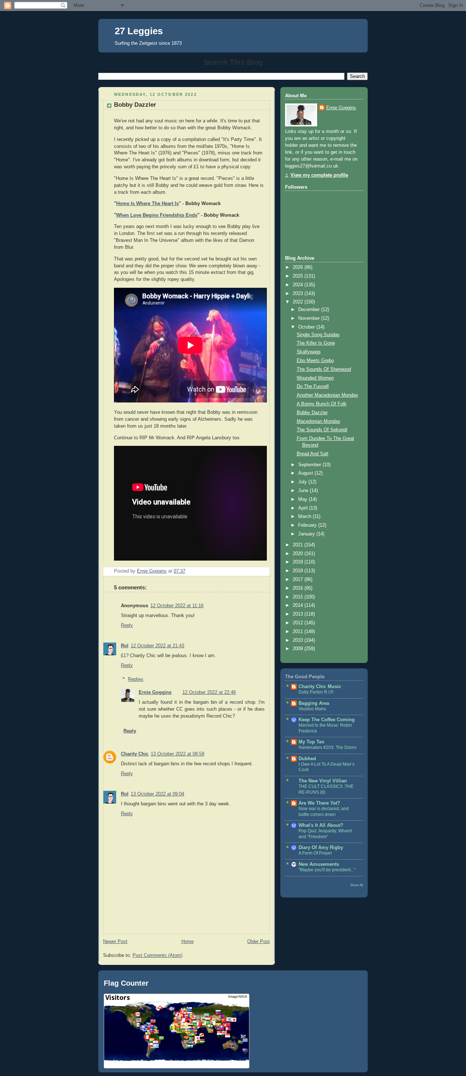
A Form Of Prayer (315, 853)
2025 (298, 276)
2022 (298, 302)
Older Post (258, 941)
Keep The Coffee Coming (327, 719)
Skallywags (309, 351)
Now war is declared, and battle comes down (324, 811)
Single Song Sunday (318, 334)
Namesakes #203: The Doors (327, 747)
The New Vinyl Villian (323, 781)
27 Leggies (139, 30)
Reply (127, 625)
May (303, 499)
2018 (298, 570)
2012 (298, 622)
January (307, 534)
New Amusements (319, 864)
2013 (298, 614)
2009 (298, 648)
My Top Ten (311, 742)
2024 (298, 284)
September (310, 464)
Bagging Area (314, 703)
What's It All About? (321, 825)
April (303, 508)
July (303, 481)
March (305, 516)
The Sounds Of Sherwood (324, 369)
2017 (298, 579)
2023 (298, 293)
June (304, 490)
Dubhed (307, 758)
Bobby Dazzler (312, 412)
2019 (298, 562)
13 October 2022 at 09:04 (157, 794)
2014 (298, 605)
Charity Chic (135, 754)
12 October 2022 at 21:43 (157, 645)
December (309, 309)
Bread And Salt (312, 453)
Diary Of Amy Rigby (321, 847)
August (306, 473)
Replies (135, 679)
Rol (125, 645)
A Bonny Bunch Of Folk (322, 404)
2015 (298, 597)
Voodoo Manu (312, 708)
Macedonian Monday (318, 421)
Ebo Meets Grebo (315, 360)
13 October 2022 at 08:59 (177, 754)
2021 (298, 544)
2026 (298, 267)
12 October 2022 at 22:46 (209, 692)
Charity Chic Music (320, 686)
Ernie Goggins (155, 692)
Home (187, 941)
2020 (298, 553)
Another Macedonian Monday (327, 395)
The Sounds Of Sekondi (322, 429)
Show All (356, 885)
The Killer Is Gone (316, 343)
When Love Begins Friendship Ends (156, 215)
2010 (298, 640)
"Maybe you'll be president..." (327, 869)
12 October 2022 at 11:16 (177, 605)
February (308, 525)
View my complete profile (319, 175)
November (309, 318)
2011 (298, 631)
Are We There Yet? (319, 803)
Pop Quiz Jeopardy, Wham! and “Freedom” (325, 833)
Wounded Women (315, 378)
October (307, 327)
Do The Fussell (313, 386)
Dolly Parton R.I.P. (316, 692)
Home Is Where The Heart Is (147, 203)
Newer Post (115, 941)
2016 (298, 588)
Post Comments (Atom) (157, 955)
